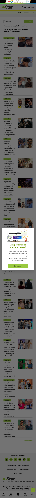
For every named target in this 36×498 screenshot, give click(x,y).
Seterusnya (18, 266)
